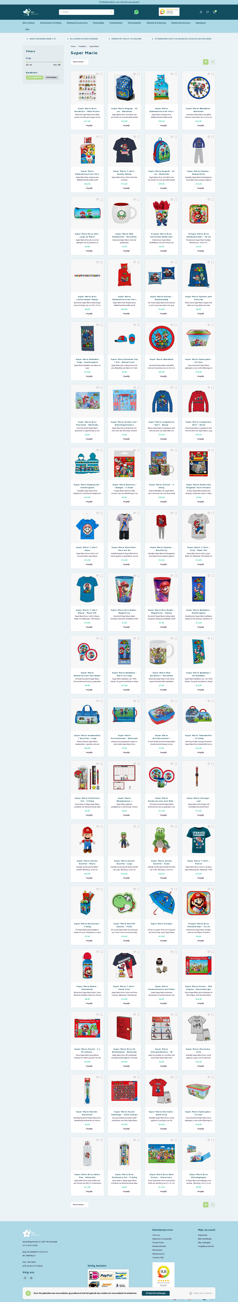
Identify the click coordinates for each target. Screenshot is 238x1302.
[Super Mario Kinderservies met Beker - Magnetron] (87, 651)
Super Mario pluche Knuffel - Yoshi (161, 862)
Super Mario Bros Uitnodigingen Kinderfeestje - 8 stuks (198, 1176)
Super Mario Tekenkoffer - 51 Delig (198, 736)
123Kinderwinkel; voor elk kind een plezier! (119, 2)
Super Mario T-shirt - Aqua (87, 548)
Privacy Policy (158, 1242)
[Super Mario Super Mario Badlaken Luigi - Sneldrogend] (87, 338)
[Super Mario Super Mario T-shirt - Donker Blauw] (124, 150)
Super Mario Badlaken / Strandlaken (198, 674)
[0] (214, 12)
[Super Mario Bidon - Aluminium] (87, 965)
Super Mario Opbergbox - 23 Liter (198, 360)
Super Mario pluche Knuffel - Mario (87, 862)
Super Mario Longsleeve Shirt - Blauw (161, 423)
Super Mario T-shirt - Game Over (124, 987)
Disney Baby (98, 22)
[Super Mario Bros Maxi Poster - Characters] (161, 1153)
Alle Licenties (29, 22)
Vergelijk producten (206, 1246)
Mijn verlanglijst (204, 1242)
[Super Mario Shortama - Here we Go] (124, 526)
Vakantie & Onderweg (156, 22)
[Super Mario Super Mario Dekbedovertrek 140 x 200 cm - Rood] (124, 275)
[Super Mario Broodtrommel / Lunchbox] (161, 714)
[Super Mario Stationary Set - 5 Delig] (87, 777)
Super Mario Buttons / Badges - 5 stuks (124, 486)
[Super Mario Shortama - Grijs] (198, 1028)
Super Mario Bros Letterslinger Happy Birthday (87, 298)
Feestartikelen (115, 22)
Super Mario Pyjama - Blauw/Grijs (198, 172)
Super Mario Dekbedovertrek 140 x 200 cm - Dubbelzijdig (161, 110)
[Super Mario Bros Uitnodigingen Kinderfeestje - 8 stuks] (198, 1153)
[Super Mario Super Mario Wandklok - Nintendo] (198, 87)
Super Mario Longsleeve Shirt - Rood (198, 423)
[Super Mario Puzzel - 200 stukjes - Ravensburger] (198, 965)
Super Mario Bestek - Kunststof (87, 1113)
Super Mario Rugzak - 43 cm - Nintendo (161, 172)
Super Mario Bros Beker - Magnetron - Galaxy (161, 611)
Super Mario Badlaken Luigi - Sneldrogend (87, 360)
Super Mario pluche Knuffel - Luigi (124, 862)
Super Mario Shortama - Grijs (198, 1050)
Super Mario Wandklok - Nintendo (198, 109)
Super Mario (51, 77)
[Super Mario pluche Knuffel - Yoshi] (161, 840)
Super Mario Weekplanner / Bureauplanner (124, 799)
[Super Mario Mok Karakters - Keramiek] (161, 651)
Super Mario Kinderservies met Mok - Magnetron (161, 799)
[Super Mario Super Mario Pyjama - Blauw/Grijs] (198, 150)
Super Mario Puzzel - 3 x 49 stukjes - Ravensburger (87, 1050)
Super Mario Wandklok (161, 359)
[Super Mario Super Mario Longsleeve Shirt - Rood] (198, 401)
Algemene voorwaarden (162, 1239)
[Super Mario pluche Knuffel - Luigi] (124, 840)
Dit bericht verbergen (156, 1293)
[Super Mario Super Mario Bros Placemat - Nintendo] (87, 401)
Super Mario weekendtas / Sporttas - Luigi (87, 736)
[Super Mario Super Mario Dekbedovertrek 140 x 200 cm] (87, 150)
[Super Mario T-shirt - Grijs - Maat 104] (198, 526)
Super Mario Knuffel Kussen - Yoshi (124, 925)
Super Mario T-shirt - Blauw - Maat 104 (87, 611)
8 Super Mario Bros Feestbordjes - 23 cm (198, 925)
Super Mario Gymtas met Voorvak (198, 298)
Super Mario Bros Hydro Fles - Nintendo (87, 1175)
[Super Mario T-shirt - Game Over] (124, 965)
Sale (27, 29)
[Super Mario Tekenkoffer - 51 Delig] (198, 714)
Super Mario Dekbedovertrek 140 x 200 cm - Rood (124, 298)
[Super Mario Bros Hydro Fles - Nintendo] (87, 1153)
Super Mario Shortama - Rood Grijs (161, 1113)
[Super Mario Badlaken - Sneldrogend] (198, 589)
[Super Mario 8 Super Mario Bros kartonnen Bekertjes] (161, 213)
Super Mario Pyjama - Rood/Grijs (161, 548)
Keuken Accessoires (180, 22)
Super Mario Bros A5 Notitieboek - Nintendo (124, 1050)
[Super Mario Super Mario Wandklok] (161, 338)
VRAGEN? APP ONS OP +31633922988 (126, 39)
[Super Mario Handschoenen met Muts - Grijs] (161, 965)
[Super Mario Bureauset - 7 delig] (87, 902)
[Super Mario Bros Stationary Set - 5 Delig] (124, 1153)
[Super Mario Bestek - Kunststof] (87, 1090)
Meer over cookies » (203, 1293)
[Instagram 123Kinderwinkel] (31, 1278)
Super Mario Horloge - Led (198, 799)
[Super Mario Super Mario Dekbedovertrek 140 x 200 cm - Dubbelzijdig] (161, 87)
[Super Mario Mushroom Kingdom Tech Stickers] (198, 463)
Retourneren (157, 1250)
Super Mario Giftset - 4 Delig (161, 486)
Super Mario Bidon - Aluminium (87, 987)
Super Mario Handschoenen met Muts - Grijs (161, 988)
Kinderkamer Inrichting (50, 22)
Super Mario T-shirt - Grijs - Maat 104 (198, 548)
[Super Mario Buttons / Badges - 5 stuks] (124, 463)
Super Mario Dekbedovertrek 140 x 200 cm (87, 172)
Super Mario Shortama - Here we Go (124, 548)
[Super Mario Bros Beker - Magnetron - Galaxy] (161, 589)
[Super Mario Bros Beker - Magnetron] (124, 589)
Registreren (202, 1235)
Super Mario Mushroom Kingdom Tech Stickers (198, 486)
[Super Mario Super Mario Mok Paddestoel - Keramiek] (124, 213)
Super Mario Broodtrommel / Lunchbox (161, 737)
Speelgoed (201, 22)
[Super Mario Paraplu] (161, 902)
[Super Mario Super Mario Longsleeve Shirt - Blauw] (161, 401)
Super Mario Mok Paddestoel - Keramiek (124, 235)
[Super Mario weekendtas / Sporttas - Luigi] (87, 714)
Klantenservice (158, 1254)
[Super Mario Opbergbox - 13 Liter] (198, 1090)
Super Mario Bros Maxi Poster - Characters (162, 1175)
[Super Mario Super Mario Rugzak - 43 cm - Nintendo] (161, 150)
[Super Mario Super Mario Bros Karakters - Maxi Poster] (87, 87)
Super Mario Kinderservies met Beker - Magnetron (87, 674)
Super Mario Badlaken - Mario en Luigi (124, 674)
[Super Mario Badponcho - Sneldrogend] (87, 463)
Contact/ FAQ (158, 1257)
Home (73, 46)
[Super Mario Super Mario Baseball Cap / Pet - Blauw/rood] (124, 338)
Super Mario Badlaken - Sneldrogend (198, 611)
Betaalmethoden (159, 1246)
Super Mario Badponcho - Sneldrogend (87, 486)
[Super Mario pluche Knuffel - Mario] (87, 840)
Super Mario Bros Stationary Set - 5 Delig (124, 1175)
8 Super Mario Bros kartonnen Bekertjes (161, 235)
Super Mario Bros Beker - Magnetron (124, 611)
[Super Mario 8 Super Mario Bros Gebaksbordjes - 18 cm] (198, 213)
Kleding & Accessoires (77, 22)
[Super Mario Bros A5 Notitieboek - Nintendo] (124, 1028)
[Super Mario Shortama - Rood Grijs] (161, 1090)
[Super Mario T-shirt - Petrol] (198, 840)
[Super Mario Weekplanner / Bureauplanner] (124, 777)
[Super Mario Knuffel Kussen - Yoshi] (124, 902)
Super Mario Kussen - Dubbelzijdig (161, 298)
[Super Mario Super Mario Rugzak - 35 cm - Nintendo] (124, 87)
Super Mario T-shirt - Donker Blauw (124, 172)
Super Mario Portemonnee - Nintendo (124, 736)
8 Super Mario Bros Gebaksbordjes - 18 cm (198, 235)
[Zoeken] (111, 12)
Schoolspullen (134, 22)
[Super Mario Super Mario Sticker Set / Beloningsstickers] (124, 401)
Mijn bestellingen (205, 1239)
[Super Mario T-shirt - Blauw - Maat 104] (87, 589)
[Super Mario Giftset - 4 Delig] (161, 463)
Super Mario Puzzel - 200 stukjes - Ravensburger (198, 987)
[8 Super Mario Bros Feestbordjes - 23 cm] (198, 902)
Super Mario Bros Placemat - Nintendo (87, 423)
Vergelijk (89, 125)
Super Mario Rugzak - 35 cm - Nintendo (124, 109)
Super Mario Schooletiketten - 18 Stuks (161, 1050)
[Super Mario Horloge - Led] (198, 777)
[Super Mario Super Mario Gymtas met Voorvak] (198, 275)
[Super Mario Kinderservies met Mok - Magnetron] (161, 777)
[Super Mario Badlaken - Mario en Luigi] (124, 651)
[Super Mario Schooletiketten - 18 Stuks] (161, 1028)
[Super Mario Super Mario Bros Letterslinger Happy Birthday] (87, 275)
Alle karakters (34, 77)
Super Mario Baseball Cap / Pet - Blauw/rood (124, 360)
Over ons (156, 1235)
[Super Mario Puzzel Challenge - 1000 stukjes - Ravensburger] (124, 1090)
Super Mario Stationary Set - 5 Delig (87, 799)
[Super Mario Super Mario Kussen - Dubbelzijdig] (161, 275)
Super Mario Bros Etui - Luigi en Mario (87, 235)
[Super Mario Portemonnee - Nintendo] (124, 714)
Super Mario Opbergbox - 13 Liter (198, 1113)
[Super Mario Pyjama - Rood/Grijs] (161, 526)
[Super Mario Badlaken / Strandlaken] (198, 651)
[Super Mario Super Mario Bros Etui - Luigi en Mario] (87, 213)
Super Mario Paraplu (161, 923)
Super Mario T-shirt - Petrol (198, 862)
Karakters (82, 46)
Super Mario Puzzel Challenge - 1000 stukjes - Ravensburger (124, 1113)
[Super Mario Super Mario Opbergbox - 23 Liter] (198, 338)
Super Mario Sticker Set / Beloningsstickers (124, 423)
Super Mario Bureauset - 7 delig (87, 925)
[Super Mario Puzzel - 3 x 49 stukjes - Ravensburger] (87, 1028)
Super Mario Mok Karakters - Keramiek (161, 674)
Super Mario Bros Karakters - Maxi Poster (87, 109)
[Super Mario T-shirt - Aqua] (87, 526)
